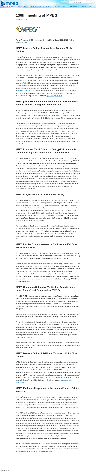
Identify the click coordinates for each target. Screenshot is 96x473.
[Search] (92, 2)
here (25, 42)
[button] (27, 6)
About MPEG (10, 6)
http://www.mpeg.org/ (24, 90)
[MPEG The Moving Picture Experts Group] (9, 4)
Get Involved (74, 6)
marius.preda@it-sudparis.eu (55, 93)
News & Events (86, 6)
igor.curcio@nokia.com (54, 96)
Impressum (5, 470)
